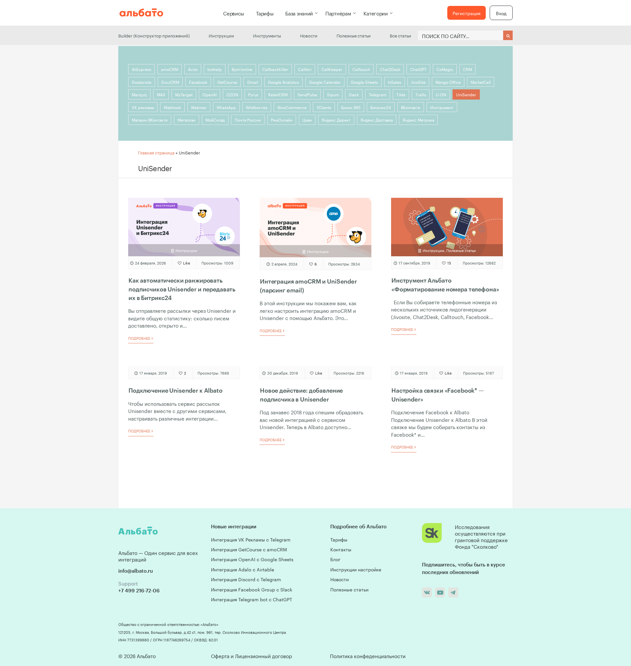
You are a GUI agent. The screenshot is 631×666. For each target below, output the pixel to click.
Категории (375, 13)
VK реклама (143, 107)
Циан (307, 119)
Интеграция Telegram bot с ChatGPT (251, 599)
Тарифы (264, 13)
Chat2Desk (390, 69)
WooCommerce (292, 107)
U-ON (441, 94)
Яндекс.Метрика (418, 119)
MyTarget (184, 94)
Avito (193, 69)
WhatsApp (226, 107)
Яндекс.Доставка (377, 119)
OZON (232, 94)
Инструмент (442, 107)
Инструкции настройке (355, 569)
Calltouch (361, 69)
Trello (420, 94)
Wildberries (257, 107)
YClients (323, 107)
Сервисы (233, 13)
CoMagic (444, 69)
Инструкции (221, 35)
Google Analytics (283, 82)
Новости (308, 35)
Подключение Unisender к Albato (175, 390)
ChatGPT (418, 69)
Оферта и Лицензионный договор (251, 655)
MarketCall (481, 82)
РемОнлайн (281, 119)
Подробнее (139, 338)
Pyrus (253, 94)
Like (186, 262)
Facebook (198, 82)
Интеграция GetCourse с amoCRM (249, 549)
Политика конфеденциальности (368, 655)
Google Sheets (364, 82)
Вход (501, 12)
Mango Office (448, 82)
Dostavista (142, 82)
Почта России (248, 119)
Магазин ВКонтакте (150, 119)
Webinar (199, 107)
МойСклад (215, 119)
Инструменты (267, 35)
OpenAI (209, 94)
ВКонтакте (410, 107)
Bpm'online (242, 69)
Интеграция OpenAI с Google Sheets (252, 559)
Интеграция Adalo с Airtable (242, 569)
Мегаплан (186, 119)
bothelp (214, 69)
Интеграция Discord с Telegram (246, 579)
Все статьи (400, 35)
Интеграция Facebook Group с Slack (251, 589)
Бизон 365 (351, 107)
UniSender (466, 94)
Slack (354, 94)
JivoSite (418, 82)
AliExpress (141, 69)
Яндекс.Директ (336, 119)
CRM (467, 69)
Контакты (340, 549)
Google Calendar (325, 82)
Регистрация (466, 12)
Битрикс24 (380, 107)
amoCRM (169, 69)
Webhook (172, 107)
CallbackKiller (275, 69)
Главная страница (156, 152)
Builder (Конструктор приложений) (154, 35)
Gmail (252, 82)
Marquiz (139, 94)
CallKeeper (331, 69)
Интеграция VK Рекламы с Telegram (251, 539)
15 (448, 262)
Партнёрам (338, 13)
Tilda (401, 94)
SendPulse (307, 94)
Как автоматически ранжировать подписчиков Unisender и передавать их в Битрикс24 (182, 289)
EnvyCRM (170, 82)
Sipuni (333, 94)
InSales (394, 82)
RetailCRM (278, 94)
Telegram (377, 94)
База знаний (299, 13)
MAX (161, 94)
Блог (335, 559)
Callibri (305, 69)
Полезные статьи (354, 35)
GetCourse (227, 82)
